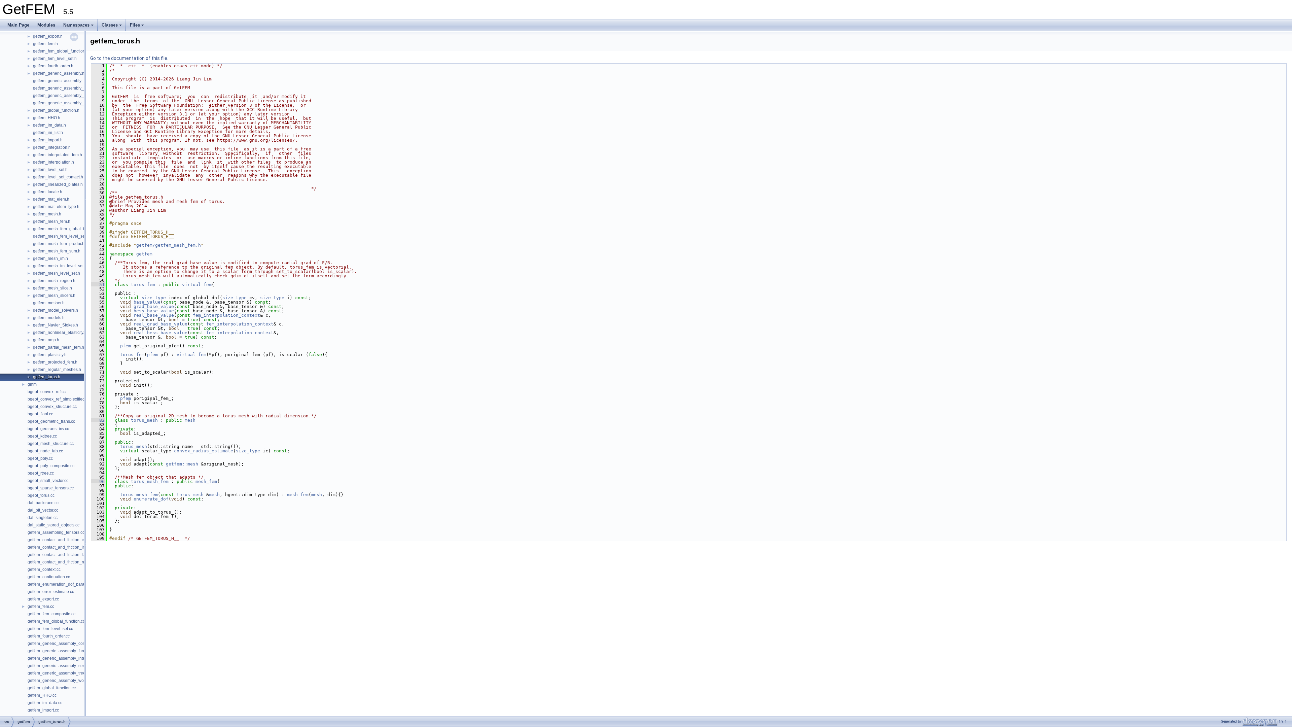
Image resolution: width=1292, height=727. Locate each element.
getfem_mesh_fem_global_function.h (67, 229)
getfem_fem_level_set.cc (50, 628)
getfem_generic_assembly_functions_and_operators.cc (78, 651)
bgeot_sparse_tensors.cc (51, 488)
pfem (125, 345)
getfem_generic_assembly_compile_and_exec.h (77, 80)
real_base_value (154, 315)
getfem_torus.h (46, 377)
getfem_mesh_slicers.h (54, 295)
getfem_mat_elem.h (51, 199)
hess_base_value (154, 310)
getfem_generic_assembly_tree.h (63, 103)
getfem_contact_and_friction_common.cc (65, 540)
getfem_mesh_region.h (54, 280)
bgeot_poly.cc (40, 458)
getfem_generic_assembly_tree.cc (59, 673)
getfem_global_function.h (56, 110)
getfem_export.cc (43, 599)
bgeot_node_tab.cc (45, 451)
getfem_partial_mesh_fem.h (58, 347)
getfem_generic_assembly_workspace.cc (65, 680)
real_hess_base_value (160, 332)
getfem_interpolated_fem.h (57, 154)
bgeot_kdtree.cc (42, 436)
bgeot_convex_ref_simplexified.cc (59, 399)
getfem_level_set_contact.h (58, 177)
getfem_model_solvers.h (55, 310)
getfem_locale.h (47, 191)
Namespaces (76, 25)
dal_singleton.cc (43, 517)
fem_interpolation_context (226, 315)
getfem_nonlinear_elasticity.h (59, 332)
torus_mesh (144, 420)
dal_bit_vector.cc (43, 510)
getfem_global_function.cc (52, 688)
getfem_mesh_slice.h (52, 288)
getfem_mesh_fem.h (51, 221)
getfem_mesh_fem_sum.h (56, 251)
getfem (144, 253)
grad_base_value (154, 306)
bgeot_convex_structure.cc (52, 406)
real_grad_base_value (160, 323)
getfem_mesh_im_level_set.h (60, 266)
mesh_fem (206, 481)
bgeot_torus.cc (41, 495)
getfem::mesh (182, 463)
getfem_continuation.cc (49, 577)
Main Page (18, 25)
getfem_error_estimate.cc (51, 591)
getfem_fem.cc (41, 606)
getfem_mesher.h (49, 303)
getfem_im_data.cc (45, 702)
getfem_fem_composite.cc (51, 614)
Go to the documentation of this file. (129, 58)
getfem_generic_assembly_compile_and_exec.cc (73, 643)
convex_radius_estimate (203, 450)
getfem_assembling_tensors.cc (56, 532)
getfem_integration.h (52, 147)
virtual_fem (197, 284)
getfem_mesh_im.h (50, 258)
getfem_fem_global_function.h (60, 51)
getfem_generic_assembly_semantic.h (68, 95)
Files (135, 25)
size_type (154, 297)
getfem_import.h (48, 140)
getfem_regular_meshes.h (57, 369)
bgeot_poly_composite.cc (51, 465)
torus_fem (143, 284)
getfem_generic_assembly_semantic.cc (64, 665)
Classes (110, 25)
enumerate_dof (151, 498)
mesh (190, 420)
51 (98, 284)
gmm (32, 384)
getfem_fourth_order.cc (49, 636)
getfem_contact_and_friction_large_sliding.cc (69, 554)
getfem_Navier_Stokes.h (55, 325)
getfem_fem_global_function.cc (56, 621)
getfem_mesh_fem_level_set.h (61, 236)
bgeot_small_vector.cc (48, 480)
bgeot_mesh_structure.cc (51, 443)
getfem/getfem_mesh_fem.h (168, 245)
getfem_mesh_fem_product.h (59, 243)
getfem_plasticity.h (50, 354)
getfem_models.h (49, 317)
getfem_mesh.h (47, 214)
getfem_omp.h (46, 340)
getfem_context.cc (44, 569)
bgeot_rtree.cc (41, 473)
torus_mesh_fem (150, 481)
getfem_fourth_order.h (53, 66)
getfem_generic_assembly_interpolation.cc (67, 658)
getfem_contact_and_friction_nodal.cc (62, 562)
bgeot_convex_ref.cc (47, 391)
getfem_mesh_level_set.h (56, 273)
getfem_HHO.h (46, 117)
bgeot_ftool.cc (40, 414)
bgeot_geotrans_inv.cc (48, 428)
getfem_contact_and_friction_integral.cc (64, 547)
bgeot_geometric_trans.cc (51, 421)
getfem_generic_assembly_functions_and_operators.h (83, 88)
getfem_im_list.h (48, 132)
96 (98, 481)
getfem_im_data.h (49, 125)
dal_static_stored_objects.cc (53, 525)
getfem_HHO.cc (42, 695)
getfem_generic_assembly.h (58, 73)
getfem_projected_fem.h (55, 362)
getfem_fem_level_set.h (55, 58)
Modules (46, 25)
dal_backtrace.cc (43, 502)
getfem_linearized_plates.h (58, 184)
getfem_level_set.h (50, 169)
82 (98, 420)
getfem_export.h (48, 36)
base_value (147, 302)
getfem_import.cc (43, 710)
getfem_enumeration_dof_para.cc (58, 584)
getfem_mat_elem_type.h (56, 206)
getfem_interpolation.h (53, 162)
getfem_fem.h (45, 43)
